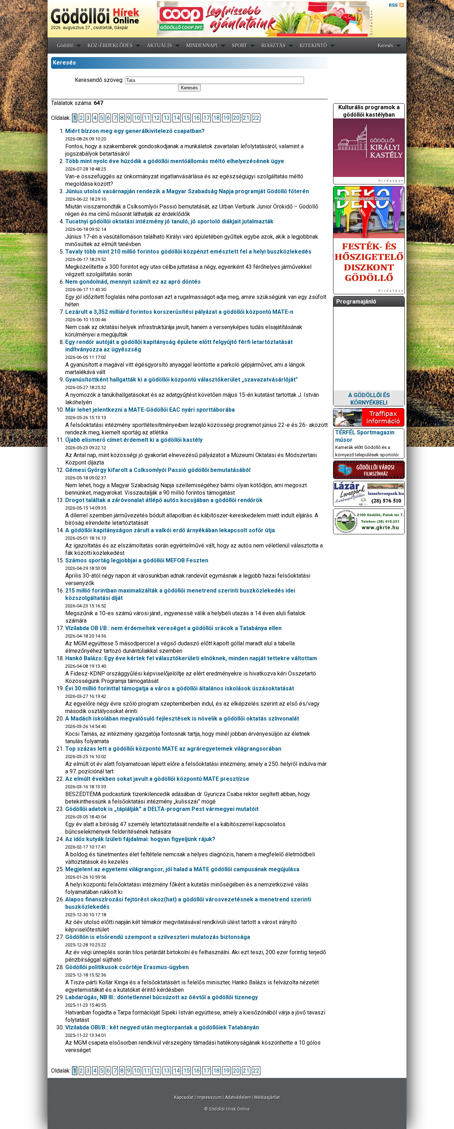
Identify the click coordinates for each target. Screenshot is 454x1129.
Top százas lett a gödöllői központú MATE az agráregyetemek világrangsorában (173, 748)
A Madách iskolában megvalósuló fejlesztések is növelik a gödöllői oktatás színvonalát (182, 718)
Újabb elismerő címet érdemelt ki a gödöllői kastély (134, 439)
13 (167, 118)
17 (206, 118)
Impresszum (209, 1097)
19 (226, 118)
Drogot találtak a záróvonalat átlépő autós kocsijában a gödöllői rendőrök (163, 500)
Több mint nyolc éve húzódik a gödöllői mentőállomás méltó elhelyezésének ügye (174, 161)
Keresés (385, 45)
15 (186, 118)
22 (256, 118)
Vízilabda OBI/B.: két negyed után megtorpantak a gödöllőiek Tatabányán (162, 1027)
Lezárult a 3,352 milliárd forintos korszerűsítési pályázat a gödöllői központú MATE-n (179, 311)
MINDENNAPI (202, 45)
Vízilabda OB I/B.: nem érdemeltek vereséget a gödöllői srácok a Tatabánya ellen (173, 628)
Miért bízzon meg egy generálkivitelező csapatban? (135, 131)
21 (246, 118)
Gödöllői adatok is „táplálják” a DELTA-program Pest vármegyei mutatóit (162, 809)
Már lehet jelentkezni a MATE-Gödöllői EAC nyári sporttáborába (150, 409)
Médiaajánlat (267, 1097)
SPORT (239, 45)
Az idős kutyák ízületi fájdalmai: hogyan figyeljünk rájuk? (140, 839)
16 (196, 118)
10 (137, 118)
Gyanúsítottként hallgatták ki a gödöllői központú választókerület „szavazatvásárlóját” (181, 379)
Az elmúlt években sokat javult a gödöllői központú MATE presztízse (157, 778)
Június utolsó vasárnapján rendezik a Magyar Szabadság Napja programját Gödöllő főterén (187, 191)
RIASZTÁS (273, 45)
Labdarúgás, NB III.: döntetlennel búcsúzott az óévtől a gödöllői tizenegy (161, 997)
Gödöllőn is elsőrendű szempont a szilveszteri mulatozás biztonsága (157, 937)
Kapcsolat (184, 1097)
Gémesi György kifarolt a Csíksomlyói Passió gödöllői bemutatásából (157, 470)
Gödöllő (65, 45)
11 (147, 118)
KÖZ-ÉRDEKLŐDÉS (110, 45)
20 (236, 118)
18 (216, 118)
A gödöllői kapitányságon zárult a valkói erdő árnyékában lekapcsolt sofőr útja (170, 530)
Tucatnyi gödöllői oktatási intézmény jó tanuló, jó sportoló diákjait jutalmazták (169, 221)
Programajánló (356, 301)
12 (157, 118)
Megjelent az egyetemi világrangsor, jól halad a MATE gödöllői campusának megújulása (182, 869)
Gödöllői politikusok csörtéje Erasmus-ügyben (127, 967)
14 (176, 118)
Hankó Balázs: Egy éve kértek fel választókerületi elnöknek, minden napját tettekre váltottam (191, 658)
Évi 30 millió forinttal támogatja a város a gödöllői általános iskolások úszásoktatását (179, 688)
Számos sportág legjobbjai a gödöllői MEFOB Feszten (136, 560)
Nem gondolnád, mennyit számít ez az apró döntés (133, 281)
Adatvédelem (238, 1097)
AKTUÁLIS (159, 45)
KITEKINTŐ (313, 45)
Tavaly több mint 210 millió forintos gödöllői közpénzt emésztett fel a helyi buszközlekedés (188, 251)
